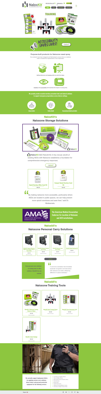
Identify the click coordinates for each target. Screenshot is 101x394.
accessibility (43, 87)
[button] (61, 7)
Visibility (36, 87)
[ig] (72, 392)
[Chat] (69, 3)
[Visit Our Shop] (66, 44)
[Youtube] (66, 392)
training (50, 75)
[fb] (75, 392)
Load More (50, 259)
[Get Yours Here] (50, 165)
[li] (78, 392)
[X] (69, 392)
